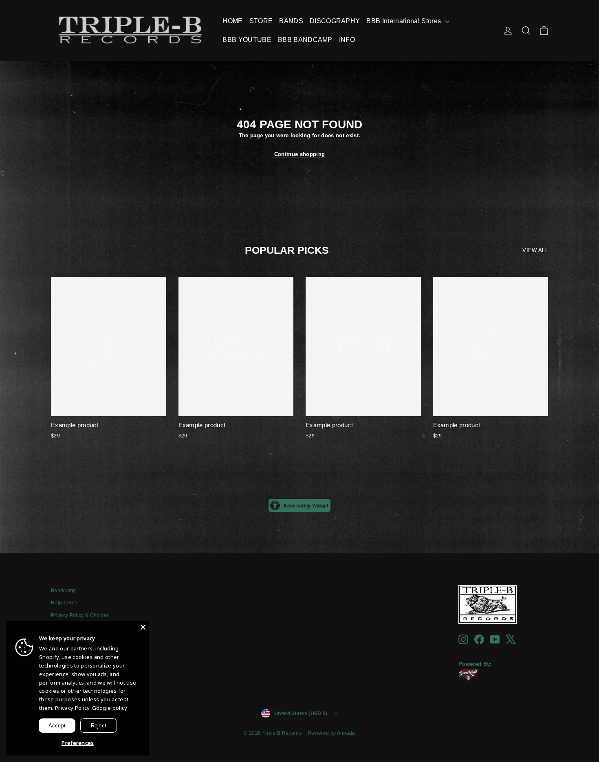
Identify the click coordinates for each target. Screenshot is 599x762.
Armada (346, 733)
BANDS (291, 21)
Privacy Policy (72, 707)
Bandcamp (63, 590)
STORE (261, 21)
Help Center (65, 603)
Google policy (110, 707)
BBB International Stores (404, 21)
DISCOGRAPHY (335, 21)
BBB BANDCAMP (305, 39)
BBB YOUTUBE (246, 39)
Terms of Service (70, 628)
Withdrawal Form (70, 640)
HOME (232, 21)
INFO (347, 39)
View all (535, 250)
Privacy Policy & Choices (80, 615)
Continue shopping (299, 154)
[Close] (143, 627)
